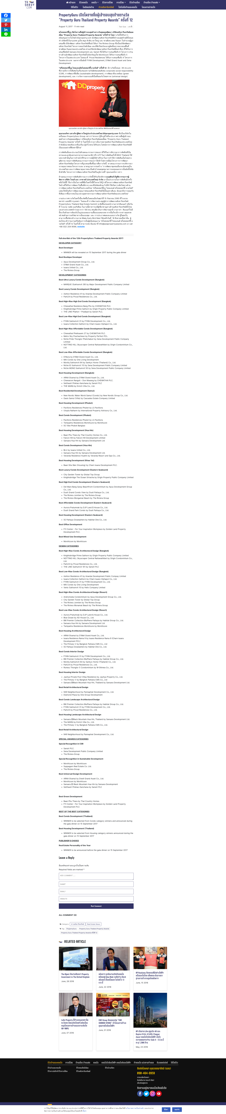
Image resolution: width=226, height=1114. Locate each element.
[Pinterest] (6, 24)
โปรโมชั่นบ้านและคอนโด (128, 7)
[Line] (6, 34)
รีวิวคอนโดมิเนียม (82, 1068)
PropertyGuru (72, 929)
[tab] (56, 1062)
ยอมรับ (177, 1109)
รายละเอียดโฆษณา (143, 1077)
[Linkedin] (6, 29)
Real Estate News (93, 924)
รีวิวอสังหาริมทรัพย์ (83, 1071)
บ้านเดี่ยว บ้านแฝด (151, 2)
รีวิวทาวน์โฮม (107, 2)
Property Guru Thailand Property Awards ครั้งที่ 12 (79, 933)
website (81, 226)
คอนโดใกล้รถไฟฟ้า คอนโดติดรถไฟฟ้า (116, 1062)
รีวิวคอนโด (83, 2)
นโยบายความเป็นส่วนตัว (135, 1108)
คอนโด (94, 2)
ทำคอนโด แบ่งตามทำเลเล (144, 1062)
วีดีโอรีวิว (74, 7)
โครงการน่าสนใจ (148, 7)
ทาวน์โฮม (120, 2)
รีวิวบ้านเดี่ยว (134, 2)
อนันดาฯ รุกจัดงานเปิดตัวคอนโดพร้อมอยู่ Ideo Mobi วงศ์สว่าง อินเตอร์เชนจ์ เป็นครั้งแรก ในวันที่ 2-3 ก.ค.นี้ (112, 978)
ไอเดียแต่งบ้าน (88, 7)
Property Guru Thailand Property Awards (94, 929)
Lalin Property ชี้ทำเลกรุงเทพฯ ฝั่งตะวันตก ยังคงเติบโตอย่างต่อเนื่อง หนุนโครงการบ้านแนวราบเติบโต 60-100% (74, 1024)
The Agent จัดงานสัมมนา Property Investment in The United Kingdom (75, 975)
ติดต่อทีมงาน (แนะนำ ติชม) (145, 1080)
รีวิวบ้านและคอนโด (55, 1062)
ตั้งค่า (85, 1111)
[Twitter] (6, 20)
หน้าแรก (71, 2)
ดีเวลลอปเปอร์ (162, 1062)
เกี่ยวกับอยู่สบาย (142, 1083)
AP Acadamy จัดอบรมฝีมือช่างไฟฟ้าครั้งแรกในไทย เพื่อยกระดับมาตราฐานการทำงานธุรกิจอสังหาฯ (150, 975)
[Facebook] (6, 15)
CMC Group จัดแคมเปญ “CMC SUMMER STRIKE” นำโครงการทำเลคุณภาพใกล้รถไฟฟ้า (112, 1023)
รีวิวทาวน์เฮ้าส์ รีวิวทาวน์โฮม (58, 1071)
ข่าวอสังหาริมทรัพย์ (106, 7)
